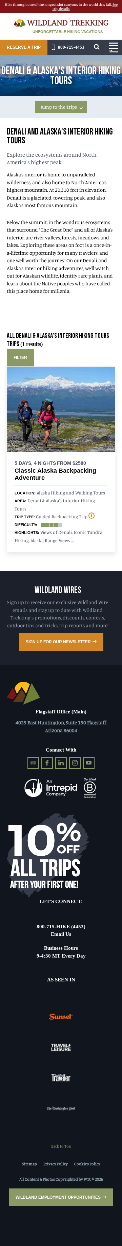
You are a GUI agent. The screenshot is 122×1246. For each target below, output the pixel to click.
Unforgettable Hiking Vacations (68, 32)
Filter (20, 357)
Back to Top (61, 1146)
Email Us (61, 934)
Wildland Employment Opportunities (58, 1197)
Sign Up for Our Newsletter (58, 642)
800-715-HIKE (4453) (61, 926)
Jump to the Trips (59, 107)
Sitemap (29, 1164)
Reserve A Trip (24, 47)
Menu (113, 51)
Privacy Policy (55, 1164)
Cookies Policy (87, 1164)
